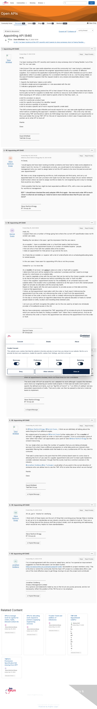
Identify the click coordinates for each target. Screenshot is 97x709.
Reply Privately (89, 54)
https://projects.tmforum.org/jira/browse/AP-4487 (44, 567)
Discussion (19, 23)
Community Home (6, 23)
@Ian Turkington (48, 465)
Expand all (62, 31)
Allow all (76, 371)
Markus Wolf (76, 623)
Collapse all (72, 31)
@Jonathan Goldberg (33, 465)
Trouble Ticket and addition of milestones (55, 618)
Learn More (52, 697)
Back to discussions (12, 31)
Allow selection (48, 371)
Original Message (32, 409)
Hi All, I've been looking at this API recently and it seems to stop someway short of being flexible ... (49, 42)
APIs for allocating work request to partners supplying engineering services (33, 620)
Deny (21, 371)
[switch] (38, 363)
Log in (91, 3)
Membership (53, 695)
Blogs (41, 23)
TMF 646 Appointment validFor (75, 618)
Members (61, 23)
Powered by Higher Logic (48, 706)
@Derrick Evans (51, 429)
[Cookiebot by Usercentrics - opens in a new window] (81, 336)
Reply (81, 54)
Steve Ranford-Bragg (10, 164)
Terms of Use (75, 700)
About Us (74, 698)
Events (50, 23)
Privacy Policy (75, 702)
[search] (65, 2)
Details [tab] (48, 341)
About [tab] (77, 341)
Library (31, 23)
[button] (21, 2)
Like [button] (92, 48)
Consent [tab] (20, 341)
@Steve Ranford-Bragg (36, 429)
